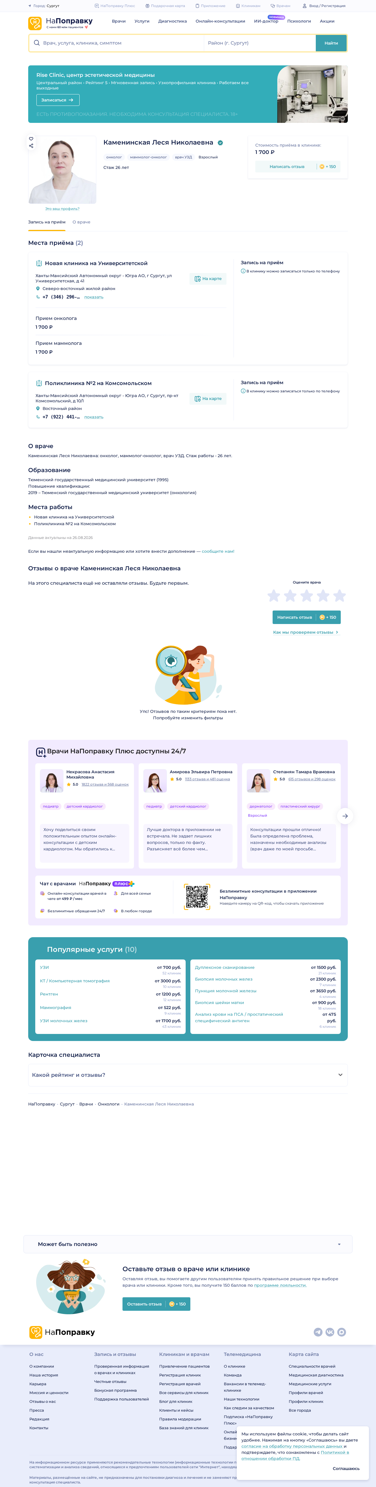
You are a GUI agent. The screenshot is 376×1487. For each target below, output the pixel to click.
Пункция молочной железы (225, 990)
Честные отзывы (110, 1381)
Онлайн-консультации (220, 21)
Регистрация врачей (180, 1383)
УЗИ (44, 967)
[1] (274, 595)
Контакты (38, 1427)
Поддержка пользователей (121, 1399)
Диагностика (172, 21)
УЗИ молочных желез (64, 1020)
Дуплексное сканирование (225, 967)
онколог (114, 157)
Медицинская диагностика (316, 1375)
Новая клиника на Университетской (96, 263)
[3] (306, 595)
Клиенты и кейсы (176, 1410)
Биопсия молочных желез (224, 979)
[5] (339, 595)
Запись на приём (47, 222)
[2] (290, 595)
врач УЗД (183, 157)
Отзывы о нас (42, 1401)
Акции (327, 21)
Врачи (119, 21)
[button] (116, 43)
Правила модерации (180, 1419)
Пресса (36, 1410)
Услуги (142, 21)
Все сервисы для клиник (184, 1392)
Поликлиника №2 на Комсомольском (98, 383)
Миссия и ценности (48, 1392)
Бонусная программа (115, 1390)
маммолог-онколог (148, 157)
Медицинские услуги (310, 1383)
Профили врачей (306, 1392)
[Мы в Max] (342, 1332)
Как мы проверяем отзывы (303, 632)
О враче (81, 222)
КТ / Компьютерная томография (75, 981)
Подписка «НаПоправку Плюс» (248, 1419)
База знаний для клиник (184, 1427)
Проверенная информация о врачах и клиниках (121, 1369)
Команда (233, 1375)
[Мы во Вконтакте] (330, 1332)
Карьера (37, 1383)
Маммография (55, 1007)
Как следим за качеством (249, 1407)
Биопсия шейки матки (219, 1002)
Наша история (43, 1375)
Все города (300, 1410)
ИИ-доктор (266, 21)
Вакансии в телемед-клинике (245, 1387)
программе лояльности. (280, 1285)
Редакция (39, 1419)
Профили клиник (306, 1401)
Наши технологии (241, 1399)
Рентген (49, 994)
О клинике (234, 1366)
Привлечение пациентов (184, 1366)
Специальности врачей (312, 1366)
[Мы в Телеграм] (318, 1332)
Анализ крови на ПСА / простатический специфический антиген (239, 1017)
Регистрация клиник (180, 1375)
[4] (323, 595)
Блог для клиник (175, 1401)
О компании (41, 1366)
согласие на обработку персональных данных (292, 1446)
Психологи (299, 21)
